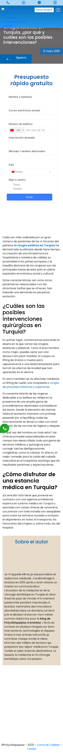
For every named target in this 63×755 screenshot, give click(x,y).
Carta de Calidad (48, 745)
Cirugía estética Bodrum (31, 731)
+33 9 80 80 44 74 (31, 678)
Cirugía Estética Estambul (31, 726)
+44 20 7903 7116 (31, 684)
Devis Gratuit (44, 9)
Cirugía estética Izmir (31, 714)
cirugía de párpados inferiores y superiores (31, 385)
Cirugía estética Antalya (31, 720)
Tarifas (31, 749)
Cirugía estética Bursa (32, 703)
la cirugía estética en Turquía (34, 245)
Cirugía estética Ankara (31, 709)
